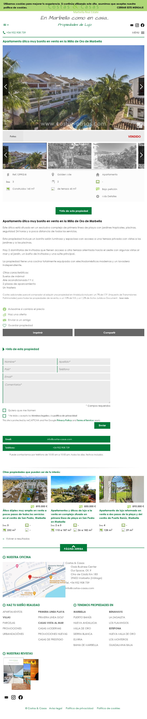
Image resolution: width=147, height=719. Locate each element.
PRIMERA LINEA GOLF (51, 617)
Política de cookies (108, 708)
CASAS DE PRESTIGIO (50, 639)
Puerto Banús (82, 617)
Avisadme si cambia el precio (26, 309)
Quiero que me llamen (22, 410)
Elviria (78, 639)
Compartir (109, 332)
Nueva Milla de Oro (122, 634)
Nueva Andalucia (85, 622)
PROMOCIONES (12, 628)
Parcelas (9, 622)
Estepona (115, 628)
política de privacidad (65, 415)
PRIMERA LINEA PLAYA (51, 611)
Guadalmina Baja (121, 645)
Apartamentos (12, 611)
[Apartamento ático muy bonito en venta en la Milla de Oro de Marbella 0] (73, 87)
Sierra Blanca (83, 634)
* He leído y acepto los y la (42, 415)
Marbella (80, 611)
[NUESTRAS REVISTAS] (38, 674)
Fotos (13, 136)
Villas (6, 617)
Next (141, 87)
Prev (5, 87)
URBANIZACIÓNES (13, 634)
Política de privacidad (79, 708)
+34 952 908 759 (16, 32)
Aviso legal (55, 708)
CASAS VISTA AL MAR (50, 622)
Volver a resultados (17, 538)
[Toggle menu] (133, 33)
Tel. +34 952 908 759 (77, 582)
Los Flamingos (119, 622)
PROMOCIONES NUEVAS (52, 634)
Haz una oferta (17, 314)
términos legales (40, 415)
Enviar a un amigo (19, 320)
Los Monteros (118, 639)
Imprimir (37, 332)
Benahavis (116, 611)
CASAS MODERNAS (49, 628)
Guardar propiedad (20, 325)
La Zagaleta (117, 617)
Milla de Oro (82, 628)
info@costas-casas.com (79, 588)
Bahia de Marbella (86, 645)
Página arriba (73, 548)
